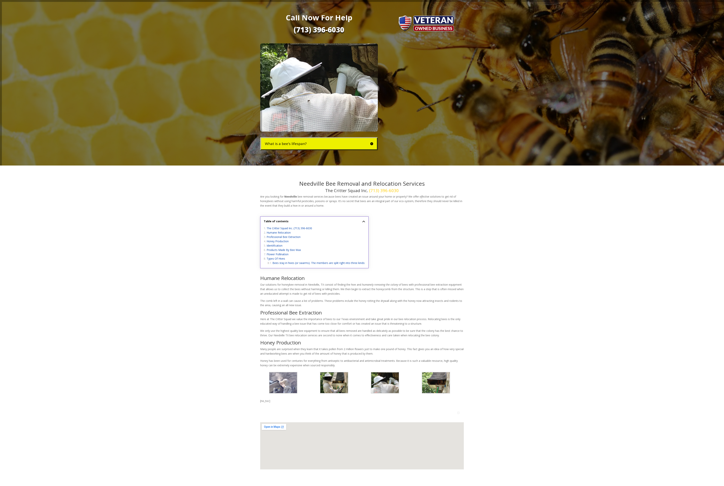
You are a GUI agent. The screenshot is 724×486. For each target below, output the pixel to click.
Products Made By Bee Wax (284, 250)
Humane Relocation (279, 232)
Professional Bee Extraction (284, 237)
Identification (274, 245)
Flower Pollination (277, 254)
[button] (285, 383)
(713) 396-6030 (319, 29)
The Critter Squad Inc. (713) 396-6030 (289, 228)
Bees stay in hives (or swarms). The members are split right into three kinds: (318, 263)
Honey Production (278, 241)
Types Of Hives (276, 258)
